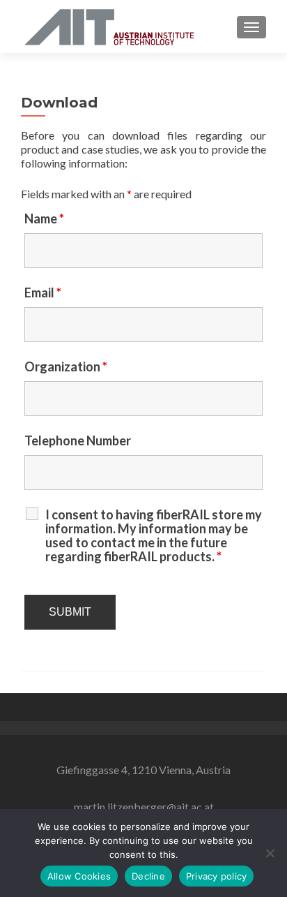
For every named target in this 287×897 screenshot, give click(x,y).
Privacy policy (216, 876)
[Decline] (270, 853)
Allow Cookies (79, 876)
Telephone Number (77, 440)
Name (44, 218)
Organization (65, 366)
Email (42, 292)
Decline (148, 876)
